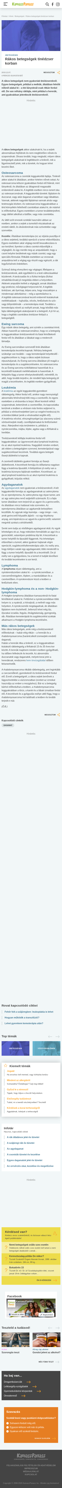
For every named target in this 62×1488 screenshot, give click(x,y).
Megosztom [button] (49, 72)
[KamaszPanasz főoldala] (23, 4)
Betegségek (19, 16)
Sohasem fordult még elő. (23, 1423)
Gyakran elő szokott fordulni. (24, 1431)
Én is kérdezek (44, 1280)
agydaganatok (12, 488)
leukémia (8, 391)
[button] (52, 4)
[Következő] (56, 1037)
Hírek (11, 16)
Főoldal (4, 16)
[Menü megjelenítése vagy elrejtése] (6, 4)
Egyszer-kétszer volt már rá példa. (27, 1427)
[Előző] (49, 1037)
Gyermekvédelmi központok (18, 1391)
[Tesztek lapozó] (31, 1327)
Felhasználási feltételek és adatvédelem (31, 1465)
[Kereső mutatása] (47, 4)
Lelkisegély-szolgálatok (16, 1386)
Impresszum (31, 1468)
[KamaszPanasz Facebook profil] (31, 1308)
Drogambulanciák (13, 1382)
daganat (8, 725)
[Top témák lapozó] (31, 1037)
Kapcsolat (31, 1474)
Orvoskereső (10, 1396)
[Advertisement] (31, 869)
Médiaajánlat (31, 1471)
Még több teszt (46, 1362)
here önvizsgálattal (36, 660)
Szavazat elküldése (42, 1438)
